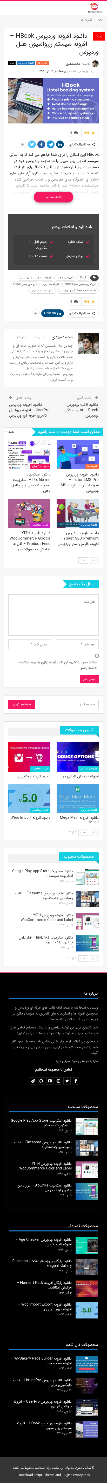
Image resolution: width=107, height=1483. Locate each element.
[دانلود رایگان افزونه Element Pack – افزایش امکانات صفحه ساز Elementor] (87, 1289)
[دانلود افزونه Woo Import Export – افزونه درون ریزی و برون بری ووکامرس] (29, 798)
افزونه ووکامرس (40, 525)
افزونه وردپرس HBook (25, 284)
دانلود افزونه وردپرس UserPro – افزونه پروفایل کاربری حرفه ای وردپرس (29, 410)
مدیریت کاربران (40, 466)
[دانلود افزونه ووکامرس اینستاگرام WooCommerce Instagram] (29, 756)
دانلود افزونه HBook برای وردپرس (77, 291)
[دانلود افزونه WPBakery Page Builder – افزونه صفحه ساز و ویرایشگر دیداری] (87, 1364)
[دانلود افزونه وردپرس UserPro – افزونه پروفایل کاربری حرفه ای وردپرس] (87, 1407)
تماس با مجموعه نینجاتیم (53, 1069)
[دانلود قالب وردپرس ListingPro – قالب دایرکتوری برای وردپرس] (87, 1386)
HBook (82, 278)
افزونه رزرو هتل (65, 278)
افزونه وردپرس (26, 63)
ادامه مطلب (53, 197)
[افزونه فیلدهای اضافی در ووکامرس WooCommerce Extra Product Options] (78, 756)
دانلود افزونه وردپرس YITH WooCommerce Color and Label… (45, 917)
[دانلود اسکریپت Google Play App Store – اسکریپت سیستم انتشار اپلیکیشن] (87, 877)
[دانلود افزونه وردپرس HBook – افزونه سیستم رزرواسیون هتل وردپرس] (87, 1429)
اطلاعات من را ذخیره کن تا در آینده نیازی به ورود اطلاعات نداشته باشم (58, 665)
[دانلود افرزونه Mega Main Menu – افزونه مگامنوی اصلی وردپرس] (78, 798)
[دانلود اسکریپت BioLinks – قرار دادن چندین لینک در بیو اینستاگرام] (87, 943)
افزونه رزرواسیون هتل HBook (80, 284)
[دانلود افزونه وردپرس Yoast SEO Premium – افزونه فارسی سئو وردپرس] (78, 513)
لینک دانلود (75, 242)
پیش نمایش (74, 256)
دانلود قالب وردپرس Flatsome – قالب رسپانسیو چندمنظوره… (44, 896)
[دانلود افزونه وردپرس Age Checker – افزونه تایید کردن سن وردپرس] (87, 1245)
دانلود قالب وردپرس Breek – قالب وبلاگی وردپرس (81, 410)
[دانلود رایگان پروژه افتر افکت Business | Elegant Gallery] (87, 1267)
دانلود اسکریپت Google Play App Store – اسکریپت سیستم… (41, 873)
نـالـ (12, 63)
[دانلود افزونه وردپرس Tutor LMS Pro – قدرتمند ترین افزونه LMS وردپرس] (78, 454)
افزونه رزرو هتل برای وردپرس (35, 278)
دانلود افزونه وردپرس (42, 291)
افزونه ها (43, 63)
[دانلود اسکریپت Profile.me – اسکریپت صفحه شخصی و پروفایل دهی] (29, 454)
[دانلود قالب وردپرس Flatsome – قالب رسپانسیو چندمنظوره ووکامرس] (87, 899)
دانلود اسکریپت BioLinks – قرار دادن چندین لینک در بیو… (46, 940)
